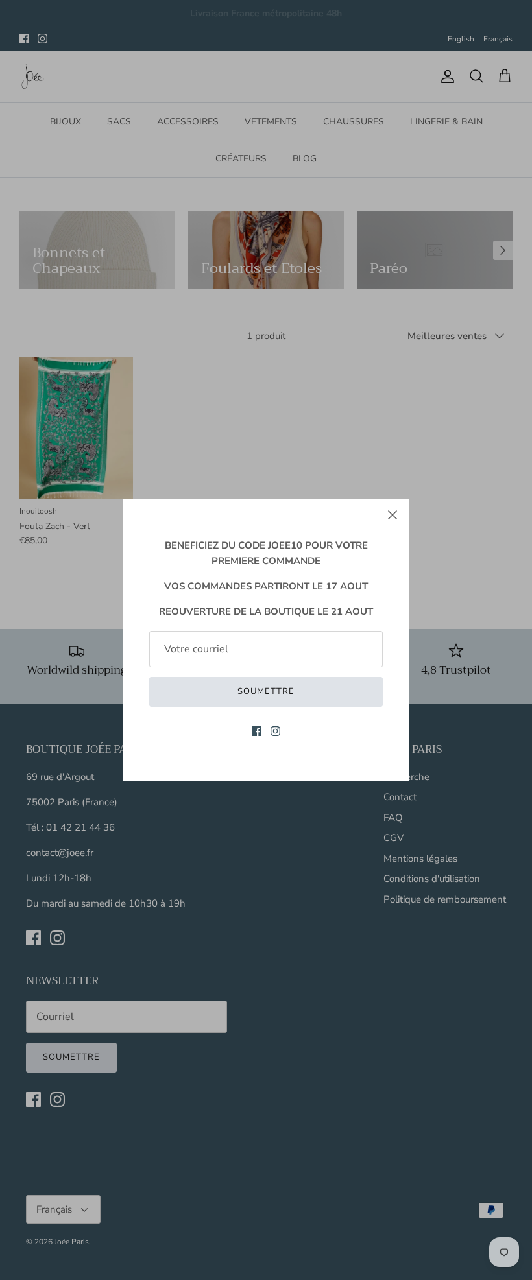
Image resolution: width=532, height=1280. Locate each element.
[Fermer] (392, 515)
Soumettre (266, 691)
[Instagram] (275, 731)
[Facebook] (256, 731)
